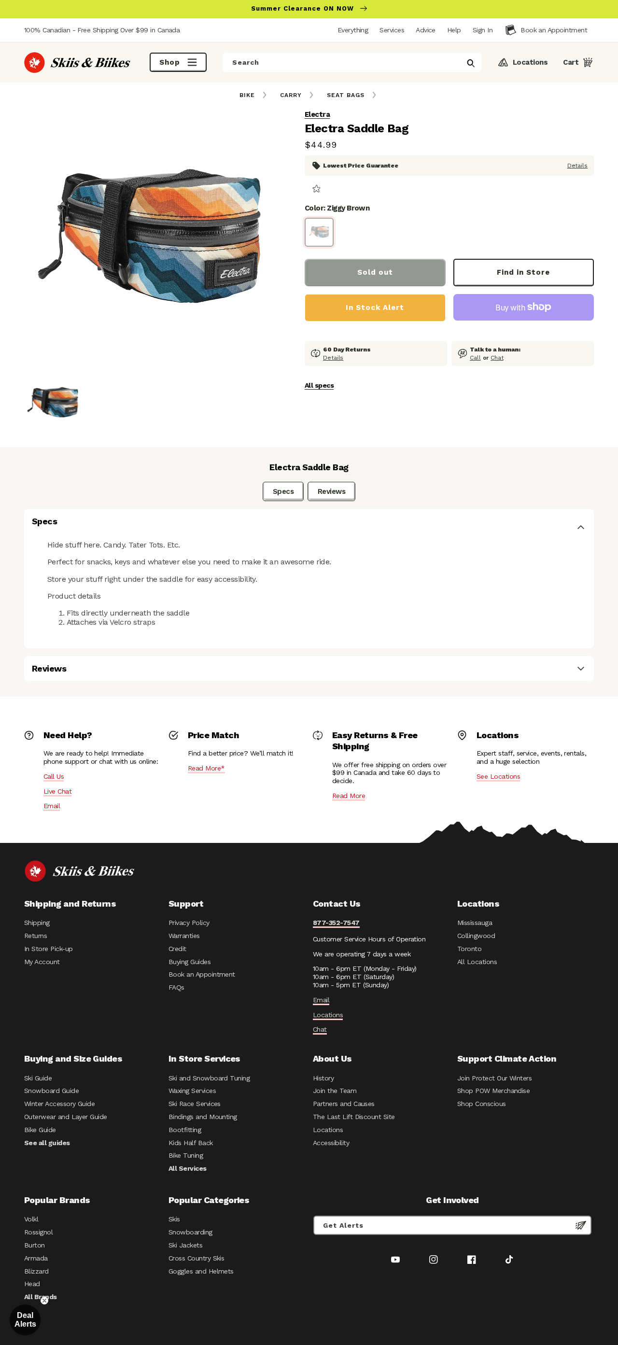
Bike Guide (40, 1130)
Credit (177, 949)
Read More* (206, 768)
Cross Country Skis (196, 1258)
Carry (291, 95)
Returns (35, 935)
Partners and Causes (344, 1103)
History (323, 1078)
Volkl (31, 1219)
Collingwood (476, 935)
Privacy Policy (189, 922)
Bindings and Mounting (203, 1117)
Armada (36, 1258)
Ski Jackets (185, 1245)
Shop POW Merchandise (493, 1090)
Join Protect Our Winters (494, 1078)
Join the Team (334, 1090)
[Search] (470, 63)
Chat (497, 357)
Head (32, 1284)
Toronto (469, 949)
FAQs (176, 987)
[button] (482, 30)
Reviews (331, 491)
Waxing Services (192, 1090)
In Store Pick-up (48, 949)
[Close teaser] (44, 1300)
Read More (348, 795)
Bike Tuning (186, 1155)
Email (51, 806)
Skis (174, 1219)
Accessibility (331, 1143)
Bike (247, 95)
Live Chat (57, 791)
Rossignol (38, 1232)
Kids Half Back (191, 1143)
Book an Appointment (202, 974)
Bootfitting (185, 1130)
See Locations (498, 776)
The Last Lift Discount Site (354, 1117)
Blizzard (36, 1271)
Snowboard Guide (51, 1090)
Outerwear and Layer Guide (65, 1117)
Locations (328, 1015)
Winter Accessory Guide (59, 1103)
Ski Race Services (195, 1103)
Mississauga (474, 922)
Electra (317, 114)
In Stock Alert (375, 307)
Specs (283, 491)
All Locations (477, 962)
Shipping (37, 922)
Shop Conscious (481, 1103)
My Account (42, 962)
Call (475, 357)
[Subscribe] (580, 1225)
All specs (319, 385)
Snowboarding (190, 1232)
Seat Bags (346, 95)
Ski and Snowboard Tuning (209, 1078)
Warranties (184, 935)
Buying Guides (190, 962)
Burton (34, 1245)
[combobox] (352, 62)
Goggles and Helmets (201, 1271)
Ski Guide (38, 1078)
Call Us (53, 776)
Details (577, 165)
